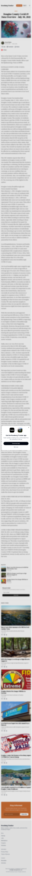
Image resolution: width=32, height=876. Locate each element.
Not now (16, 447)
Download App (16, 443)
